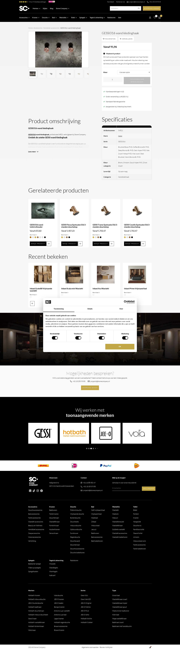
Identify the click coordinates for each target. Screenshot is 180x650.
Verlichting (32, 541)
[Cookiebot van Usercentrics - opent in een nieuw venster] (125, 302)
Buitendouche (75, 518)
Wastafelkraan (54, 522)
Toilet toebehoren (139, 549)
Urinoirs (136, 537)
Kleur (105, 72)
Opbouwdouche (76, 529)
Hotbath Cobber (87, 622)
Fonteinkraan (54, 525)
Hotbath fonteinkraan (36, 626)
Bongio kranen (59, 607)
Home (30, 28)
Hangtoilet (137, 522)
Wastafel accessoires (35, 522)
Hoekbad (94, 518)
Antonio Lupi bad (60, 615)
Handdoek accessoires (51, 28)
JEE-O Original (86, 603)
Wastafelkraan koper (119, 603)
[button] (86, 448)
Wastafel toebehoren (119, 537)
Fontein (136, 514)
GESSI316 (32, 134)
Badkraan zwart (118, 622)
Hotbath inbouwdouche (36, 599)
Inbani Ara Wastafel (101, 288)
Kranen (136, 518)
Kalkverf (52, 575)
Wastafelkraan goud (119, 607)
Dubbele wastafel (118, 529)
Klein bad (115, 615)
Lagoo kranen (59, 618)
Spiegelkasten (33, 571)
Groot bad (116, 595)
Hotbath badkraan (34, 607)
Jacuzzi (93, 529)
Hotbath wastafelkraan (36, 622)
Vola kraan (32, 630)
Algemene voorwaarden (90, 647)
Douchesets (74, 522)
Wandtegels (53, 568)
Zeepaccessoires (34, 533)
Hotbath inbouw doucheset (38, 615)
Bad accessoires (33, 514)
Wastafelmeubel (118, 522)
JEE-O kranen (59, 599)
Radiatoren (111, 17)
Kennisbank (110, 2)
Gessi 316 (84, 595)
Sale (119, 17)
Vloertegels (53, 571)
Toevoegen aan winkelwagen (137, 80)
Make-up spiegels (34, 568)
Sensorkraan (53, 533)
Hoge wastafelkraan (119, 618)
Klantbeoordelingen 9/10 (115, 92)
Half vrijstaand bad (98, 510)
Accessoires (38, 28)
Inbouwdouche (75, 525)
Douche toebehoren (77, 552)
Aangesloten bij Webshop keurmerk (118, 107)
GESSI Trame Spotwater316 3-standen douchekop (105, 226)
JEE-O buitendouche (35, 603)
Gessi (120, 136)
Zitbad (93, 522)
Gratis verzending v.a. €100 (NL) (117, 97)
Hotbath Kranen (34, 595)
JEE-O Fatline (86, 607)
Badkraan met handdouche (122, 626)
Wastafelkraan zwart (119, 599)
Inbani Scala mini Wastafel (72, 288)
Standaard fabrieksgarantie (115, 102)
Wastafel (115, 510)
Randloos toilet (138, 529)
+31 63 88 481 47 (89, 483)
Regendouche (75, 537)
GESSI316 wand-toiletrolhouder (36, 226)
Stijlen (45, 8)
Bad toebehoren (97, 541)
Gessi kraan (32, 618)
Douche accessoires (35, 510)
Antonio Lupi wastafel (62, 611)
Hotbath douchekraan (36, 611)
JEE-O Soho (85, 615)
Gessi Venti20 (86, 599)
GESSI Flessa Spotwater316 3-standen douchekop (73, 226)
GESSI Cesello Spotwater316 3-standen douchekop (137, 226)
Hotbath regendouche (62, 622)
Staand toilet (137, 533)
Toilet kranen (54, 514)
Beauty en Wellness (35, 525)
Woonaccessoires (34, 537)
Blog (51, 8)
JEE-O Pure (85, 611)
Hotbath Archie (86, 618)
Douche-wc (137, 525)
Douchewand (75, 541)
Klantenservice (120, 2)
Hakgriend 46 (61, 484)
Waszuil (115, 518)
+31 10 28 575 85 (155, 2)
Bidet (135, 510)
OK (120, 346)
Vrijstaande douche (77, 514)
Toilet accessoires (34, 518)
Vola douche (58, 595)
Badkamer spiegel (34, 564)
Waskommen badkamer (120, 611)
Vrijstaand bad (96, 514)
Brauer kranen (59, 630)
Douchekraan (54, 518)
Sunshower (74, 533)
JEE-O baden (58, 603)
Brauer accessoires (60, 626)
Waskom (115, 514)
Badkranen (53, 510)
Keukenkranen (54, 529)
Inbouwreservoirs (139, 541)
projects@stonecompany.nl (137, 2)
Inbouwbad (95, 525)
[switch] (78, 338)
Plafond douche (75, 510)
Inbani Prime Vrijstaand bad (135, 288)
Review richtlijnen (106, 647)
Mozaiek (52, 564)
